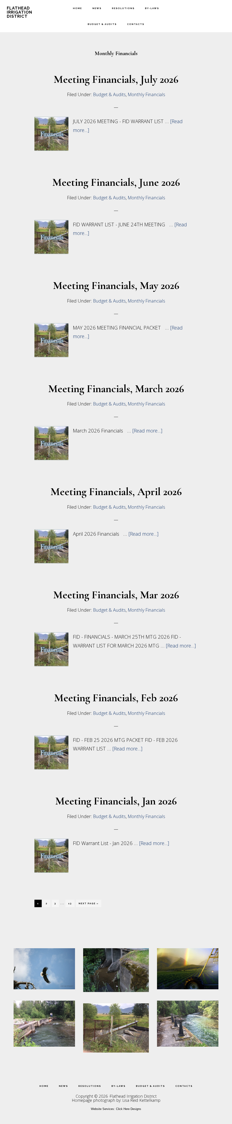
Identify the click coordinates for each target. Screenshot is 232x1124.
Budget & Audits (109, 94)
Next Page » (88, 904)
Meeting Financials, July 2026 (116, 79)
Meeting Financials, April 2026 (116, 491)
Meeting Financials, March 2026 (116, 388)
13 (71, 903)
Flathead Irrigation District (19, 12)
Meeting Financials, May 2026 (116, 285)
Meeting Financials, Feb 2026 (116, 697)
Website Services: (103, 1109)
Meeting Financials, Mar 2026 (116, 594)
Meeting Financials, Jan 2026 (116, 801)
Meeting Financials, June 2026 (116, 182)
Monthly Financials (146, 94)
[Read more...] (147, 430)
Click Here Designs (128, 1109)
